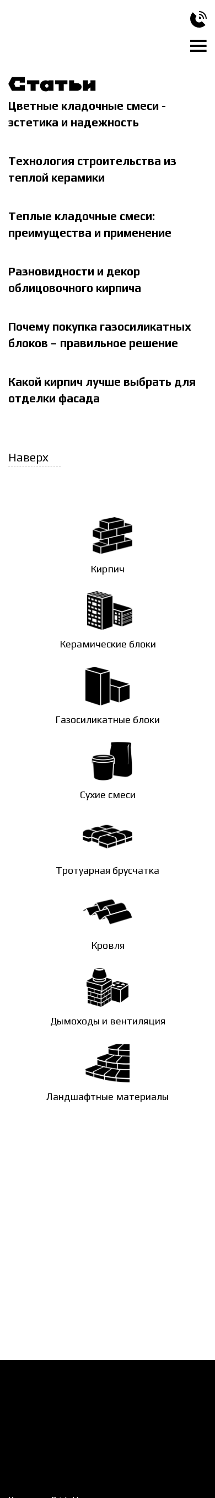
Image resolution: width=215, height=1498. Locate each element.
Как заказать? (34, 1386)
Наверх (28, 457)
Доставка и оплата (44, 1404)
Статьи (21, 1442)
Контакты (152, 1404)
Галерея (114, 1423)
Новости (24, 1423)
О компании (156, 1386)
